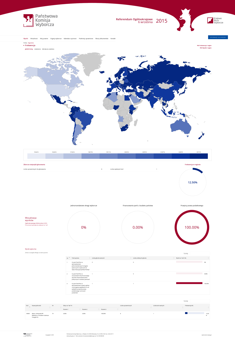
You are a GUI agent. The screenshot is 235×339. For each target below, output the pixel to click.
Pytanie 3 (103, 309)
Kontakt (113, 38)
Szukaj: (186, 253)
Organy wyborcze (56, 38)
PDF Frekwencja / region (204, 45)
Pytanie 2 (84, 309)
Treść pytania (75, 258)
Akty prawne (44, 38)
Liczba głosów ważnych (98, 258)
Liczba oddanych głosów (139, 258)
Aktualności (34, 38)
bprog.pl (209, 335)
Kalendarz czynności (70, 38)
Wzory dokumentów (101, 38)
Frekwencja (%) (189, 305)
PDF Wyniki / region (206, 48)
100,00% (103, 313)
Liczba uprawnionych (126, 305)
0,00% (64, 313)
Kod (27, 305)
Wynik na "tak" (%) (181, 258)
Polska (25, 43)
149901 (28, 313)
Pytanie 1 (65, 309)
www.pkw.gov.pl (71, 336)
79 (52, 313)
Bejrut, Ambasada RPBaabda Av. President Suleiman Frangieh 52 (40, 315)
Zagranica (31, 43)
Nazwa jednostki (36, 305)
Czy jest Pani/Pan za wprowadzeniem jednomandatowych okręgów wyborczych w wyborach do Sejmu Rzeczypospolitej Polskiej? (81, 265)
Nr (53, 305)
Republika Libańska (48, 49)
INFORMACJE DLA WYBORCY (218, 37)
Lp (67, 258)
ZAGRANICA (37, 49)
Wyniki (26, 38)
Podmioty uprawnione (86, 38)
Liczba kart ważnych (158, 305)
